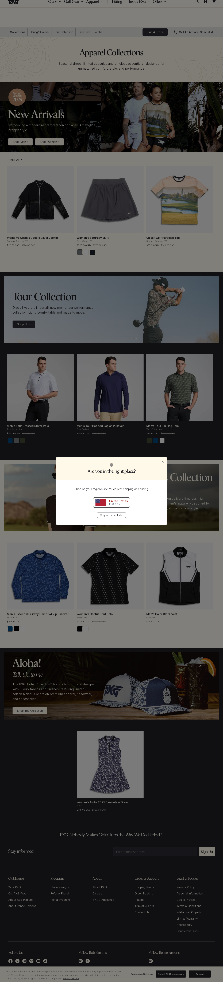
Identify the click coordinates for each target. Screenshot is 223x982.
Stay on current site (111, 515)
